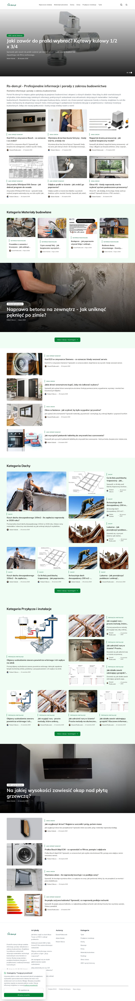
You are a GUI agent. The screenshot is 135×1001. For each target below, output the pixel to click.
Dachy (72, 5)
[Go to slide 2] (129, 72)
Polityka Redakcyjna (65, 989)
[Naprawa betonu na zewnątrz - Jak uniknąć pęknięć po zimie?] (67, 297)
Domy (78, 5)
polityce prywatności (31, 985)
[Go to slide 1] (127, 72)
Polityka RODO (52, 989)
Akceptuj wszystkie (24, 995)
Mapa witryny (77, 989)
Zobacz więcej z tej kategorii (66, 340)
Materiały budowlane (61, 5)
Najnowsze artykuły (45, 5)
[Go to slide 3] (131, 72)
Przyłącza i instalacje (89, 5)
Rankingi (83, 956)
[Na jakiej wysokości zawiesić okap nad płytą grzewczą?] (67, 778)
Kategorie (85, 930)
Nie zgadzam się (23, 990)
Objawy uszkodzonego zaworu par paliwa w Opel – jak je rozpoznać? (41, 953)
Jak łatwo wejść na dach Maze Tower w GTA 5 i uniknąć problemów (41, 937)
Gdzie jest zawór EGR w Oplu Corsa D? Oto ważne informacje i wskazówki (42, 945)
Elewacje (83, 945)
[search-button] (121, 5)
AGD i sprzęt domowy (15, 35)
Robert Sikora (11, 320)
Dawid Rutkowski (61, 934)
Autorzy (59, 930)
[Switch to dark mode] (126, 5)
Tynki (100, 5)
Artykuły (35, 930)
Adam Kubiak (11, 58)
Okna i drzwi (54, 134)
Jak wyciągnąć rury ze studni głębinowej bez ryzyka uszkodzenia (40, 962)
